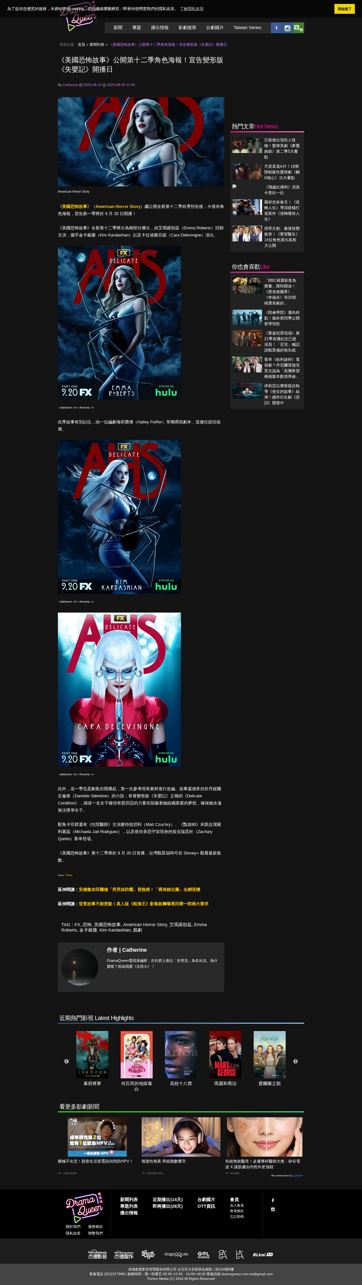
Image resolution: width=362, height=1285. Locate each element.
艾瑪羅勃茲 (180, 924)
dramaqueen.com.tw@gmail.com (247, 1274)
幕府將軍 (92, 1083)
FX (77, 924)
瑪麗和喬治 (225, 1083)
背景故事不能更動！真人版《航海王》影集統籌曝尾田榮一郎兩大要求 (144, 903)
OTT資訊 (206, 1206)
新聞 (118, 27)
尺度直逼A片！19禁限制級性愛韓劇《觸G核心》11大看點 (282, 172)
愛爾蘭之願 (270, 1083)
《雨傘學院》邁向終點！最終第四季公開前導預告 (282, 318)
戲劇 (137, 930)
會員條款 (237, 1211)
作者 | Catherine (127, 950)
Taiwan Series (247, 27)
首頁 (81, 44)
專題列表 (129, 1206)
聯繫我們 (95, 1233)
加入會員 (237, 1205)
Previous (66, 1061)
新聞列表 (97, 44)
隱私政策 (73, 1233)
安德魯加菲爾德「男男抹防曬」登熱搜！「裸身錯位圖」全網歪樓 (139, 889)
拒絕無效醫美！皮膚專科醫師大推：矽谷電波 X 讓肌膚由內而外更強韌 (262, 1164)
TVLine (69, 875)
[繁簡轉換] (298, 27)
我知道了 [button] (345, 9)
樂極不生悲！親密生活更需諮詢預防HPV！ (95, 1161)
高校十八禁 (181, 1083)
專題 (136, 27)
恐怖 (87, 924)
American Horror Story (74, 191)
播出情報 (160, 27)
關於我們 (73, 1226)
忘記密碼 (237, 1216)
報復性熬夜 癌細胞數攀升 (164, 1161)
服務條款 (95, 1226)
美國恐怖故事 (74, 206)
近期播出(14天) (168, 1199)
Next (295, 1061)
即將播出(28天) (168, 1206)
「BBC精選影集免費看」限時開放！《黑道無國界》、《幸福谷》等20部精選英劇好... (280, 291)
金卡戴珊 (88, 930)
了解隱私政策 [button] (192, 9)
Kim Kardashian (115, 930)
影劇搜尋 (187, 27)
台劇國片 (215, 27)
